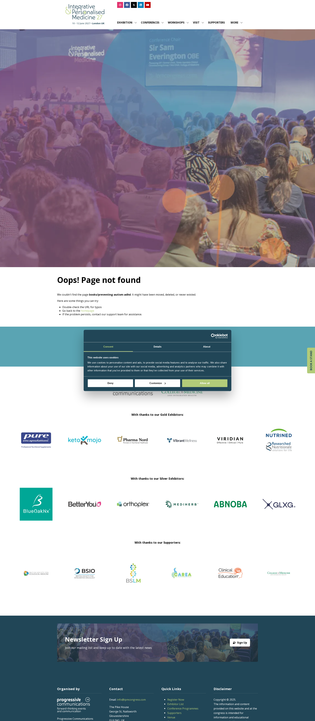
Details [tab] (158, 346)
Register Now (175, 699)
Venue (171, 717)
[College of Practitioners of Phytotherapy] (36, 573)
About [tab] (206, 346)
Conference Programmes (182, 708)
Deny (110, 383)
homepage (87, 310)
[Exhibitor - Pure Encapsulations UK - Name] (133, 444)
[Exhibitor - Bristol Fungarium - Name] (141, 508)
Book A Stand (311, 360)
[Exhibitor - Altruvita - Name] (44, 508)
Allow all (205, 383)
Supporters (216, 22)
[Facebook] (127, 5)
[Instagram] (120, 5)
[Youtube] (148, 5)
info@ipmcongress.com (131, 699)
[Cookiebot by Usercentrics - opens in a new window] (213, 336)
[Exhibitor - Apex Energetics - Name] (84, 444)
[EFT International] (181, 573)
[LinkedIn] (141, 5)
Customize (155, 383)
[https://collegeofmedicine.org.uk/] (182, 395)
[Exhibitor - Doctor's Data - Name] (190, 508)
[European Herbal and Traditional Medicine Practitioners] (279, 573)
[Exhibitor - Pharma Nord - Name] (230, 444)
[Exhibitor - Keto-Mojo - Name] (181, 444)
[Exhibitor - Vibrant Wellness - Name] (279, 444)
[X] (134, 5)
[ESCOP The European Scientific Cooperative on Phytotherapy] (230, 573)
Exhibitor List (175, 704)
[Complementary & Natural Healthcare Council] (84, 573)
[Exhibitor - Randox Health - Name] (36, 444)
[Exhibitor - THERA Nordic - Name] (238, 508)
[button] (236, 22)
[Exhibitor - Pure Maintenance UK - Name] (287, 508)
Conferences (150, 22)
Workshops (176, 22)
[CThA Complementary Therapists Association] (133, 573)
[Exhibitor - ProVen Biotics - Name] (93, 508)
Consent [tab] (108, 346)
